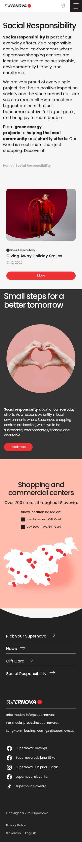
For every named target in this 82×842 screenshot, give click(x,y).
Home (7, 165)
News (11, 649)
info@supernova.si (40, 715)
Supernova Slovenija (31, 748)
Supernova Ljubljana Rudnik (37, 767)
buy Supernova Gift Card (44, 527)
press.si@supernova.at (41, 723)
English (30, 833)
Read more (18, 447)
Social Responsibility (26, 673)
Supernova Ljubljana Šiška (35, 757)
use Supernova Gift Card (44, 519)
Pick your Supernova (26, 636)
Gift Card (15, 661)
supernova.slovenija (31, 786)
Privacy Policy (16, 826)
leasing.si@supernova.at (55, 731)
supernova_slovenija (32, 777)
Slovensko (13, 833)
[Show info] (46, 553)
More (41, 275)
